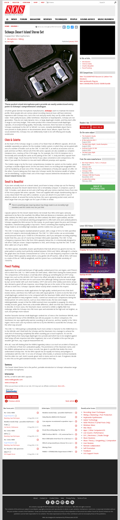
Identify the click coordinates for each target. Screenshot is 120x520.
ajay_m (6, 452)
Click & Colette (12, 140)
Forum (23, 19)
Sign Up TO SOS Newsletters (98, 187)
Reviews (47, 19)
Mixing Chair (47, 447)
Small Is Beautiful (14, 181)
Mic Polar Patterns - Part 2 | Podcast (94, 163)
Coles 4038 (46, 426)
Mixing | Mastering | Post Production (97, 415)
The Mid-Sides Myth (88, 152)
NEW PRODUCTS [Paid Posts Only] (96, 422)
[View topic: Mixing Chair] (76, 447)
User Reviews (88, 443)
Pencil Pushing (12, 266)
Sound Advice (87, 19)
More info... (62, 386)
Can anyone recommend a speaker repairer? (58, 421)
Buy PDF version (11, 397)
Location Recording (88, 179)
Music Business (106, 19)
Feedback (87, 451)
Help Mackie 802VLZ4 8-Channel (54, 417)
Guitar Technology (90, 420)
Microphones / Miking (15, 39)
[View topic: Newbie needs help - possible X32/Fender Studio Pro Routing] (38, 422)
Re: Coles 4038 (9, 413)
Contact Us (43, 498)
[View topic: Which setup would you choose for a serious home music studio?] (76, 443)
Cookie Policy (54, 498)
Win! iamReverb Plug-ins (89, 81)
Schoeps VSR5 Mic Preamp (91, 175)
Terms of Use (82, 498)
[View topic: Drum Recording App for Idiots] (76, 430)
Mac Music (87, 428)
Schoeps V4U (86, 167)
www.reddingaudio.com (14, 379)
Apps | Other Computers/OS (94, 430)
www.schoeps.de (11, 382)
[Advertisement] (97, 207)
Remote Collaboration (91, 446)
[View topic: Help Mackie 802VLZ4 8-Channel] (76, 417)
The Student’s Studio (89, 136)
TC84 (6, 425)
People (73, 19)
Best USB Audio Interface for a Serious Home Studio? (58, 439)
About (35, 498)
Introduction (86, 62)
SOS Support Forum (9, 454)
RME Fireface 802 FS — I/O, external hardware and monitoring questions (58, 434)
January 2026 (73, 41)
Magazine (35, 19)
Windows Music (89, 425)
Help (42, 2)
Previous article (14, 401)
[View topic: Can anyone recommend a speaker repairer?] (76, 421)
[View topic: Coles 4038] (76, 426)
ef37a (6, 434)
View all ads (85, 127)
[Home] (15, 9)
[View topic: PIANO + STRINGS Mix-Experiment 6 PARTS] (76, 452)
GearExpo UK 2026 (85, 274)
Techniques (61, 19)
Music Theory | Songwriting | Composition (99, 440)
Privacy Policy (70, 498)
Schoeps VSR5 (87, 171)
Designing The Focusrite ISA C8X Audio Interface (95, 249)
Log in (6, 2)
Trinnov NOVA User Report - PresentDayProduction (95, 299)
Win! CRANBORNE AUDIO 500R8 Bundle (95, 83)
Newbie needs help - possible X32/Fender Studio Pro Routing (20, 422)
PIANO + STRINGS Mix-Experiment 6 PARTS (57, 452)
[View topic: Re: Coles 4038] (38, 413)
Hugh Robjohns (9, 416)
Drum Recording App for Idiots (53, 430)
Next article (70, 401)
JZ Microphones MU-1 (89, 140)
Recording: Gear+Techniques (12, 418)
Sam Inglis (10, 42)
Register (16, 2)
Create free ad (97, 127)
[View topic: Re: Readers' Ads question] (38, 449)
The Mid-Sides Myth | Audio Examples (94, 144)
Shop (35, 2)
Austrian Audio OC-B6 (89, 148)
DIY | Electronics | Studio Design (96, 435)
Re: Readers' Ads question (13, 449)
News (14, 19)
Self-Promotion (89, 448)
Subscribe (26, 2)
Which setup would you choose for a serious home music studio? (58, 443)
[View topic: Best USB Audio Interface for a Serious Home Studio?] (76, 439)
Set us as (50, 27)
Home (7, 19)
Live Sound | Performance (11, 427)
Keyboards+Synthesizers (92, 417)
